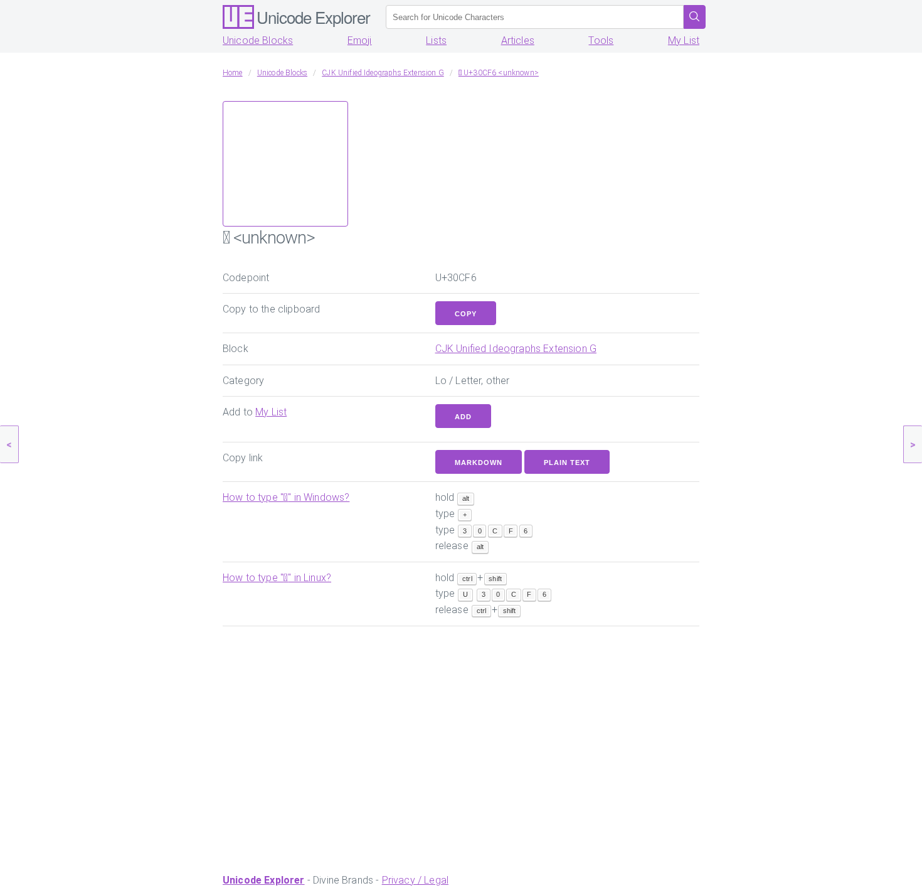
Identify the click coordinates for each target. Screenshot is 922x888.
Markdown (478, 462)
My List (683, 40)
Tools (600, 40)
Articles (517, 40)
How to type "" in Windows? (286, 497)
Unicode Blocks (258, 40)
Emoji (359, 40)
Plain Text (567, 462)
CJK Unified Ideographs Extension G (515, 349)
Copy (466, 314)
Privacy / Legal (415, 880)
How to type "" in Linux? (277, 578)
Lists (436, 40)
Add (463, 416)
